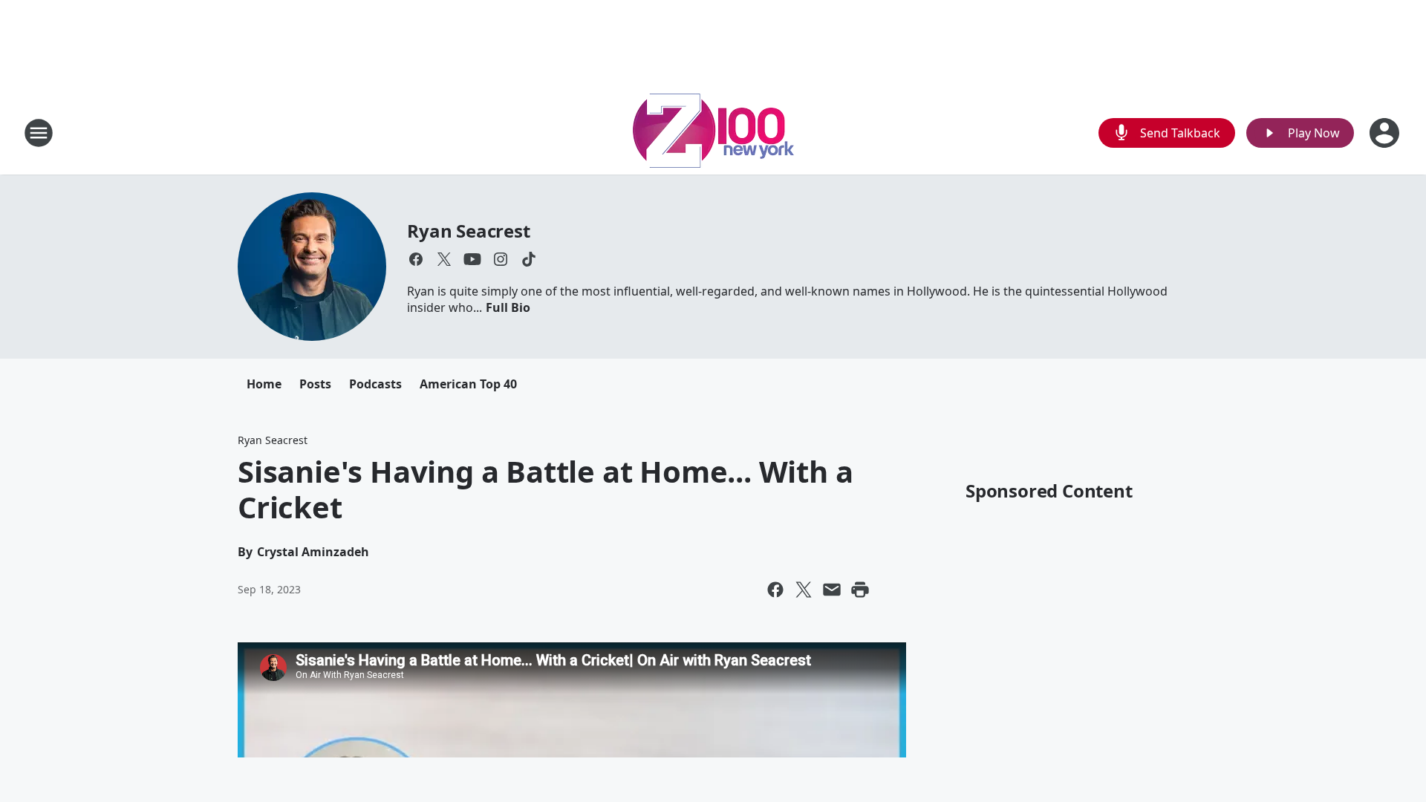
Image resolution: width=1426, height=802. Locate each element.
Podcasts (375, 384)
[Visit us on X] (444, 259)
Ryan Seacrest (468, 230)
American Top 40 (468, 384)
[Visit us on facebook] (416, 259)
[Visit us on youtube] (472, 259)
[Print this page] (860, 589)
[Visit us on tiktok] (529, 259)
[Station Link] (713, 133)
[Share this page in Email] (831, 589)
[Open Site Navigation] (38, 133)
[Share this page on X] (803, 589)
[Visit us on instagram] (500, 259)
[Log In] (1386, 133)
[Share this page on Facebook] (775, 589)
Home (264, 384)
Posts (315, 384)
